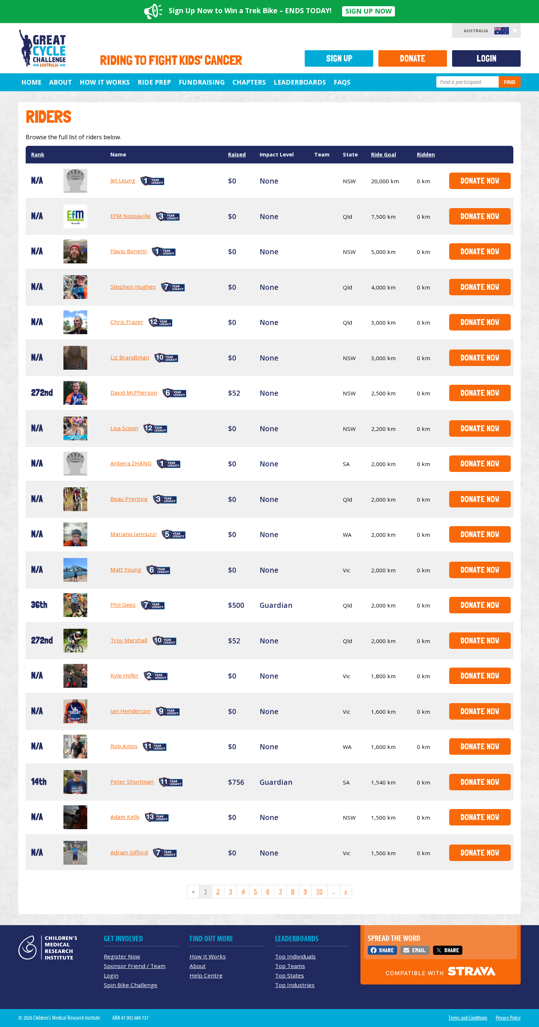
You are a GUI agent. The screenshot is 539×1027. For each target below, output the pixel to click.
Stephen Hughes (133, 286)
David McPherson (133, 392)
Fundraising (202, 82)
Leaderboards (300, 82)
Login (486, 58)
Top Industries (295, 985)
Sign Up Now (368, 11)
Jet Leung (122, 180)
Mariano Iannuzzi (133, 533)
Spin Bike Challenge (130, 985)
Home (31, 82)
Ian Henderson (130, 710)
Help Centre (206, 975)
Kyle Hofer (124, 675)
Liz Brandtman (129, 357)
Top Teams (290, 965)
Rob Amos (124, 746)
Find (510, 81)
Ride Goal (383, 154)
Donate (412, 58)
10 (319, 891)
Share (386, 950)
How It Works (208, 956)
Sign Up (339, 58)
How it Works (105, 82)
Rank (37, 154)
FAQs (342, 82)
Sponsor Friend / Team (134, 965)
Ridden (426, 154)
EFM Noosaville (130, 215)
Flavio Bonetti (128, 251)
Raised (237, 154)
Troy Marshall (128, 640)
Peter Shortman (132, 781)
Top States (289, 975)
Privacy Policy (508, 1018)
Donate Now (480, 180)
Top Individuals (295, 956)
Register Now (122, 956)
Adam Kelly (125, 816)
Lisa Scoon (124, 428)
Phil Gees (123, 604)
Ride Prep (154, 82)
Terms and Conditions (467, 1018)
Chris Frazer (126, 321)
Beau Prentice (129, 498)
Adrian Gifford (129, 852)
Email (418, 950)
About (60, 82)
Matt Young (125, 569)
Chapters (249, 82)
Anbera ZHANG (130, 463)
